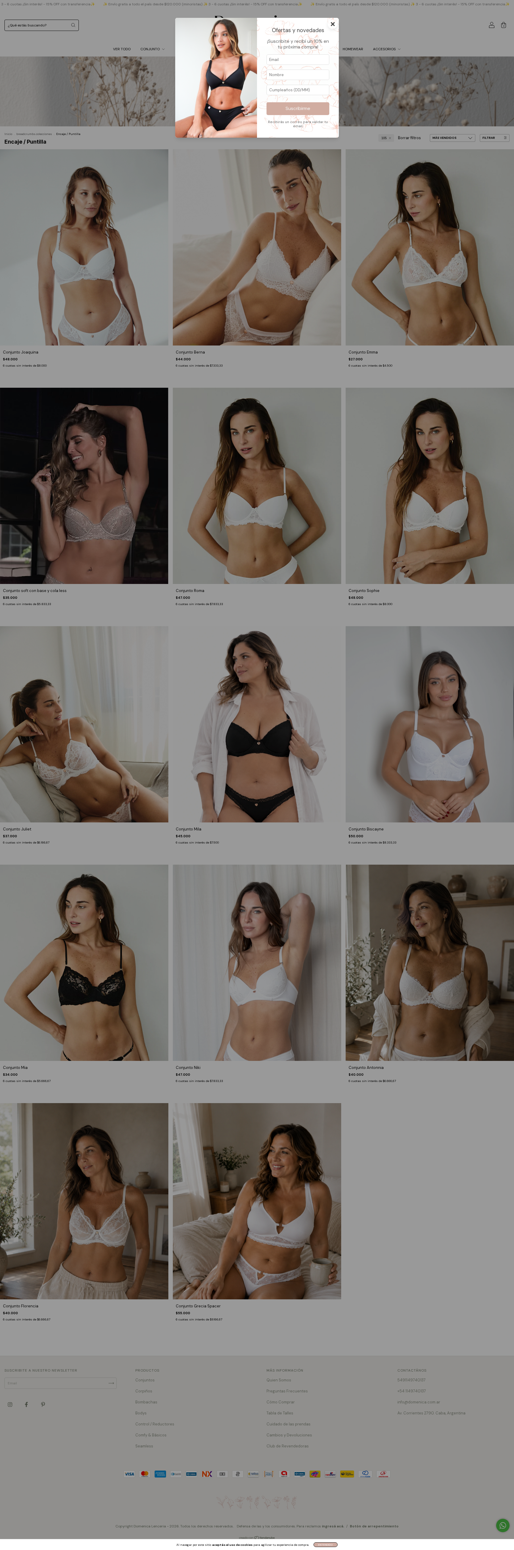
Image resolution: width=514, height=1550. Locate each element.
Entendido (325, 1544)
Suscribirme (298, 109)
